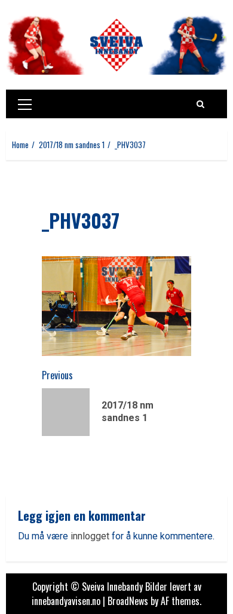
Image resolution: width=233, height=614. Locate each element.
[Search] (200, 104)
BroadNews (128, 601)
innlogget (89, 536)
